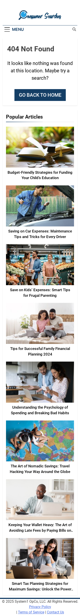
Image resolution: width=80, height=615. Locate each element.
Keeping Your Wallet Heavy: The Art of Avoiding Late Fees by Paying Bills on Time (40, 530)
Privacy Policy (40, 607)
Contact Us (55, 612)
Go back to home (40, 95)
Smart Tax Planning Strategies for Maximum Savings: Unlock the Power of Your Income (40, 589)
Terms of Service (31, 612)
